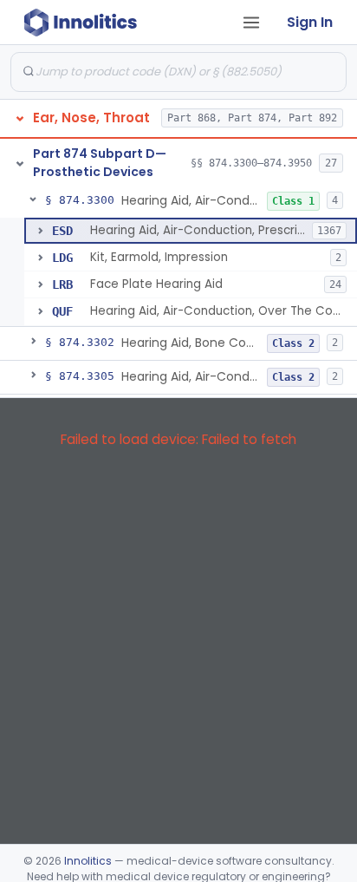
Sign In (310, 22)
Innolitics (88, 860)
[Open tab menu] (251, 22)
